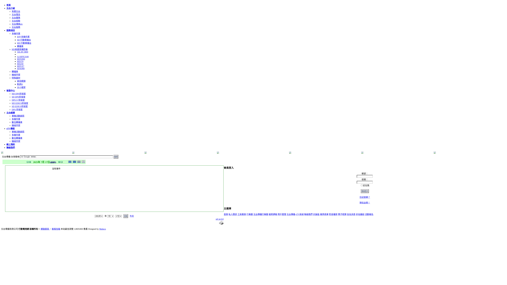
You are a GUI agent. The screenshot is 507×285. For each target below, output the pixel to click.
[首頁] (73, 153)
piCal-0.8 (220, 219)
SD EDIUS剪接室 (20, 106)
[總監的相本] (290, 153)
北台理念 (16, 14)
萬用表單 (324, 214)
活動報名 (369, 214)
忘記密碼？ (365, 197)
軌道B (20, 84)
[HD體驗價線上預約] (362, 153)
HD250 (20, 64)
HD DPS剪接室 (19, 94)
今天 (132, 216)
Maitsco (102, 229)
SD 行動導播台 (24, 40)
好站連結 (360, 214)
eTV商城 (300, 214)
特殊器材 (16, 78)
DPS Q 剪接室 (18, 100)
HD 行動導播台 (24, 43)
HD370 (20, 61)
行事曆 (250, 214)
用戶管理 (282, 214)
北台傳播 (291, 214)
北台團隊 (16, 18)
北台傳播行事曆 (260, 214)
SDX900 (21, 68)
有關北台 (16, 11)
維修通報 (273, 214)
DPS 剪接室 (17, 109)
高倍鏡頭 (21, 81)
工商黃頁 (242, 214)
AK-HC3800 (22, 52)
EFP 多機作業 (23, 37)
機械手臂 (16, 75)
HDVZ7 (20, 66)
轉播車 (20, 46)
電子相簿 (342, 214)
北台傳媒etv (17, 24)
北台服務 (16, 27)
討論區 (316, 214)
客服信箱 (56, 229)
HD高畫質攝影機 (20, 49)
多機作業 (16, 33)
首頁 (226, 214)
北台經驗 (16, 21)
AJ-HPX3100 (23, 57)
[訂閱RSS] (435, 153)
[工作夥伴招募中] (146, 153)
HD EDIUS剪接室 (20, 103)
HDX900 (21, 59)
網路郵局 (45, 229)
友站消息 (351, 214)
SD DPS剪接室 (18, 97)
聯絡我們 (308, 214)
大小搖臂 (21, 87)
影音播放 (333, 214)
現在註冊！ (365, 203)
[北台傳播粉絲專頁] (218, 153)
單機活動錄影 (18, 116)
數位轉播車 (17, 122)
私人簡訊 (233, 214)
